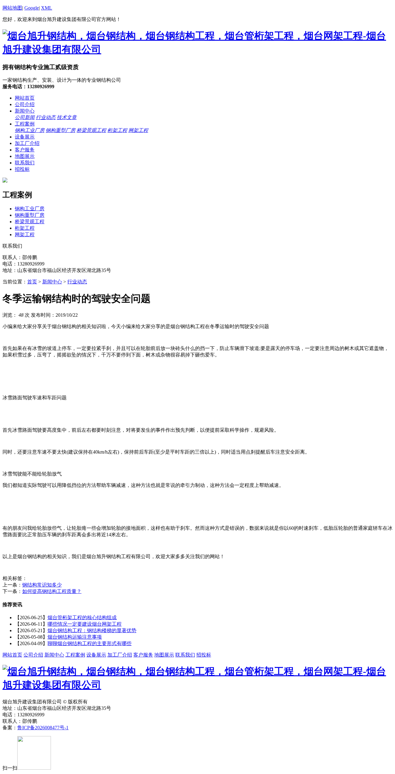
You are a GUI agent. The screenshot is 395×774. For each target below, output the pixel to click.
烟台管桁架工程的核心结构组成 (82, 617)
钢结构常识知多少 (42, 584)
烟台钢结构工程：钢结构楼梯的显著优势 (92, 630)
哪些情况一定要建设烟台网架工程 (85, 624)
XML (46, 7)
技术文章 (67, 117)
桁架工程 (117, 130)
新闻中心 (25, 110)
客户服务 (25, 149)
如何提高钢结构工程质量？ (51, 591)
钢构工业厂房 (29, 130)
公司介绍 (25, 104)
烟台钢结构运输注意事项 (75, 637)
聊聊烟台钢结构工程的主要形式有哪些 (89, 643)
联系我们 (25, 162)
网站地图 (12, 7)
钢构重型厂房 (60, 130)
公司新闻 (25, 117)
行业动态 (46, 117)
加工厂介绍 (27, 143)
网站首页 (25, 98)
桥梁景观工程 (91, 130)
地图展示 (25, 156)
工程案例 (25, 123)
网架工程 (138, 130)
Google (31, 7)
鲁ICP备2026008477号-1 (43, 727)
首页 (32, 281)
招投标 (22, 169)
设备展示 (25, 136)
